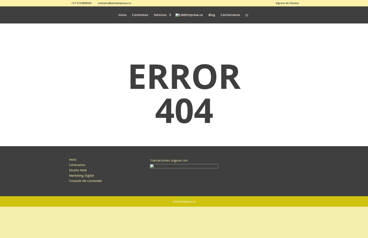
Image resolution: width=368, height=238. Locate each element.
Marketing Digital (81, 175)
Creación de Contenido (85, 181)
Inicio (122, 15)
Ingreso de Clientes (287, 3)
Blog (211, 15)
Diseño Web (78, 170)
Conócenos (140, 15)
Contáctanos (230, 15)
